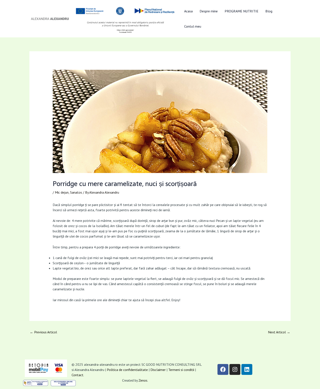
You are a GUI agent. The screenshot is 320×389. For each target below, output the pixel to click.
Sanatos (76, 192)
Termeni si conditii (181, 369)
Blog (268, 11)
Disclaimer (158, 369)
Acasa (188, 11)
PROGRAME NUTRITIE (241, 11)
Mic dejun (62, 192)
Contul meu (192, 26)
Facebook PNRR (125, 32)
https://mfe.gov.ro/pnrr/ (125, 30)
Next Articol (279, 332)
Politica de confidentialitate (127, 369)
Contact (77, 375)
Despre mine (209, 11)
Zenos (142, 380)
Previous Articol (43, 332)
